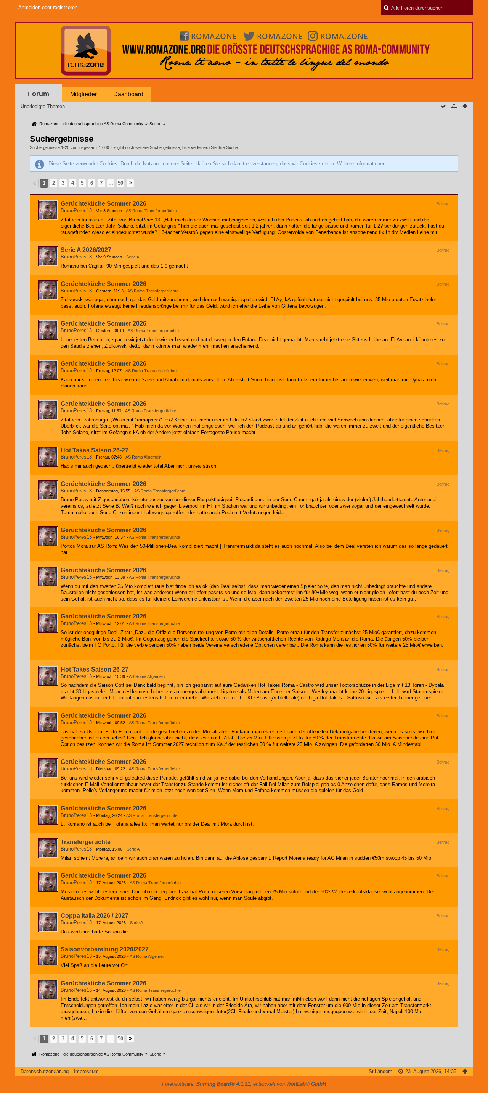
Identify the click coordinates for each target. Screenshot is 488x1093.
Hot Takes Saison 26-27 (94, 450)
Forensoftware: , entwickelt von (244, 1084)
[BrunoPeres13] (48, 210)
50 (120, 183)
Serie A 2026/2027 (86, 250)
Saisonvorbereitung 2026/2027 (105, 949)
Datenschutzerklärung (45, 1071)
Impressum (86, 1071)
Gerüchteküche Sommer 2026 (103, 203)
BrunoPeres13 (76, 210)
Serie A (132, 257)
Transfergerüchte (86, 842)
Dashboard (128, 94)
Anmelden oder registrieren (47, 7)
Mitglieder (83, 94)
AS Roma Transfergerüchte (151, 210)
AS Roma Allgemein (143, 457)
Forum (38, 94)
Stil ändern (380, 1071)
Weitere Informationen (361, 163)
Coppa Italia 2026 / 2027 (94, 915)
